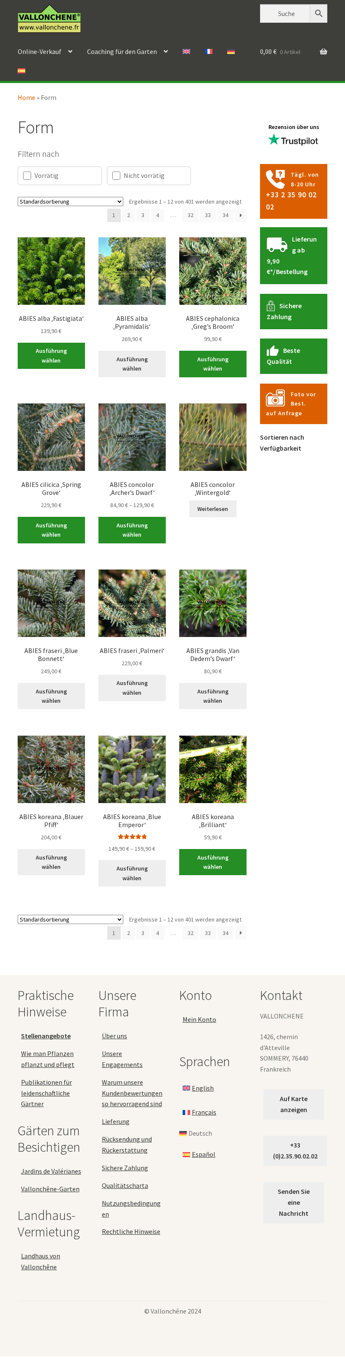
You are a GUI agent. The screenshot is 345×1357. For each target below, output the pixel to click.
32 (191, 215)
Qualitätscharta (125, 1185)
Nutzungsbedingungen (131, 1208)
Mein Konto (199, 1019)
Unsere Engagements (122, 1059)
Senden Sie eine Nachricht (294, 1202)
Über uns (114, 1036)
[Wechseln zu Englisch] (186, 52)
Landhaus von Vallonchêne (40, 1261)
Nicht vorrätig (144, 175)
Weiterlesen (212, 509)
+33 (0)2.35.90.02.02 (295, 1150)
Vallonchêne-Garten (50, 1189)
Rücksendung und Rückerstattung (127, 1144)
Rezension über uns (293, 127)
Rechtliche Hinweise (131, 1231)
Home (26, 97)
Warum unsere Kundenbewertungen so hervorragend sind (132, 1093)
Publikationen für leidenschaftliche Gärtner (46, 1093)
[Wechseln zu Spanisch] (21, 71)
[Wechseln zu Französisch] (208, 52)
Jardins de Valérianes (51, 1171)
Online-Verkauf (39, 51)
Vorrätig (46, 175)
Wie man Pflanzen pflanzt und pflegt (47, 1059)
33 (208, 215)
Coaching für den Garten (122, 51)
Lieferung (116, 1121)
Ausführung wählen (51, 355)
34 (225, 215)
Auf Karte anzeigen (294, 1104)
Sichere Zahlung (125, 1168)
